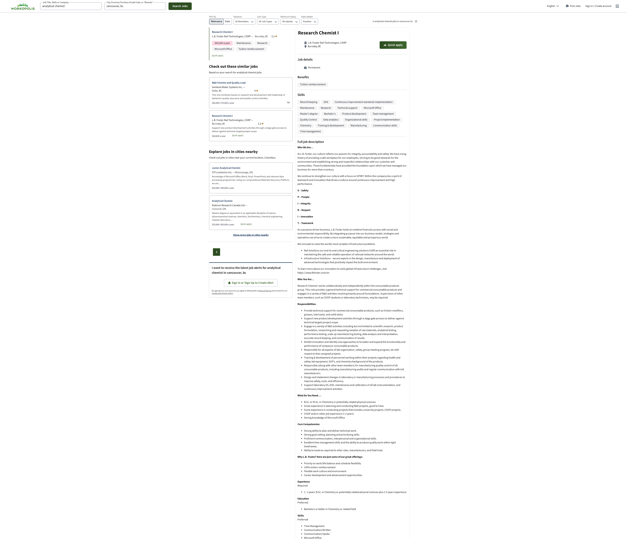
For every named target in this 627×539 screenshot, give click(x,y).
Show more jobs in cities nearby (251, 235)
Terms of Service (264, 291)
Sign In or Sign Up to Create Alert (252, 283)
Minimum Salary (288, 16)
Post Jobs (575, 6)
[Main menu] (617, 6)
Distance (237, 16)
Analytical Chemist (222, 201)
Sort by (212, 16)
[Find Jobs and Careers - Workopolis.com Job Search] (23, 6)
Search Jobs (180, 6)
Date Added (307, 16)
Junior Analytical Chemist (226, 168)
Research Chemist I (222, 32)
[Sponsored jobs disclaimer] (416, 21)
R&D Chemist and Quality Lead (229, 83)
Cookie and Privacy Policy (222, 293)
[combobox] (71, 6)
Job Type (261, 16)
